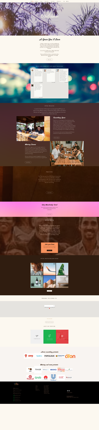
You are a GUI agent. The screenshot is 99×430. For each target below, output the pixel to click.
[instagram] (66, 1)
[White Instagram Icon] (62, 336)
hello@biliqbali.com (37, 338)
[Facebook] (67, 390)
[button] (64, 1)
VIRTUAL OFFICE (46, 390)
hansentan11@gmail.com (69, 396)
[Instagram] (69, 390)
